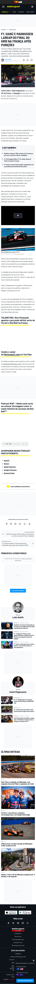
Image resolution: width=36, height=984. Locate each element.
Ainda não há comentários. (18, 559)
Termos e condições (12, 974)
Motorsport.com (12, 354)
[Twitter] (11, 524)
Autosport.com (18, 942)
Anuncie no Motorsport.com (18, 956)
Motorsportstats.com (18, 945)
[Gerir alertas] (29, 524)
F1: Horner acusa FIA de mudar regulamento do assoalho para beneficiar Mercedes (19, 165)
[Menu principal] (3, 6)
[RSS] (27, 923)
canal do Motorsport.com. (12, 364)
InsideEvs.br (18, 933)
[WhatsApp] (15, 524)
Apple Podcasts (10, 467)
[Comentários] (32, 60)
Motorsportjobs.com (18, 939)
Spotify (6, 461)
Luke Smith (8, 59)
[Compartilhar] (24, 60)
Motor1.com (18, 936)
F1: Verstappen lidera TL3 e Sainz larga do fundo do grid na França (17, 160)
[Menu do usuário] (32, 7)
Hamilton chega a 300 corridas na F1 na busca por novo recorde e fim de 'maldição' (18, 154)
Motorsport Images (19, 253)
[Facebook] (6, 524)
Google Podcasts (10, 470)
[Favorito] (27, 60)
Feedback (18, 953)
